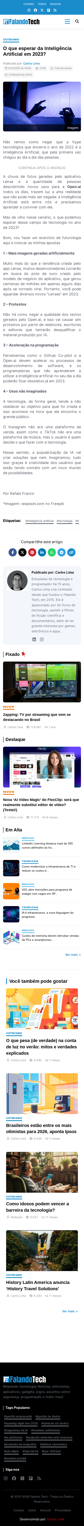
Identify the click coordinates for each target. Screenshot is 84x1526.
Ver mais (71, 954)
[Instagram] (29, 10)
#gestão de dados (47, 1416)
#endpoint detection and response (49, 1437)
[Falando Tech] (21, 22)
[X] (42, 10)
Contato (28, 4)
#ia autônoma (13, 1437)
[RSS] (55, 10)
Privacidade (63, 1510)
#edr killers (11, 1451)
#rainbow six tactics (55, 1423)
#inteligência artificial (39, 521)
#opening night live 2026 (21, 1423)
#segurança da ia (16, 1430)
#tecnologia (64, 521)
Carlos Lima (31, 63)
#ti (77, 521)
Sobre (42, 4)
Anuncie (55, 4)
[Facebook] (35, 10)
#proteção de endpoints (20, 1444)
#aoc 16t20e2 (51, 1451)
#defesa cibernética (53, 1444)
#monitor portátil (15, 1458)
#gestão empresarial (18, 1416)
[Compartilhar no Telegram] (61, 552)
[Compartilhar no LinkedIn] (42, 552)
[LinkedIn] (34, 639)
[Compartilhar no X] (22, 552)
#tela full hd (30, 1451)
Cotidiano (11, 39)
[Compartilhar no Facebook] (13, 552)
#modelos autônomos (45, 1430)
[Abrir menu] (67, 21)
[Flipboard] (48, 10)
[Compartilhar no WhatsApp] (52, 552)
